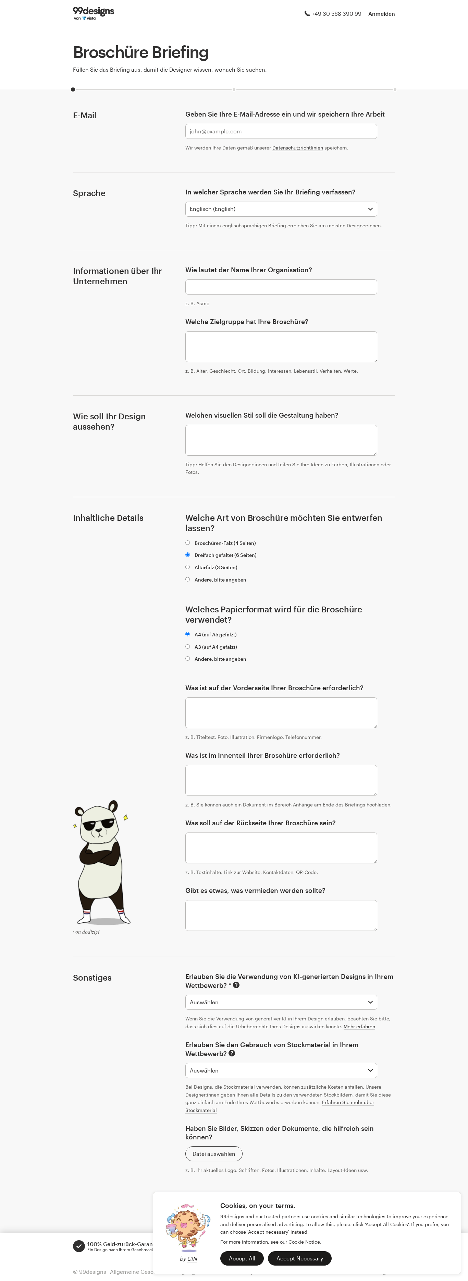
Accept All (242, 1258)
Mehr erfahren (359, 1026)
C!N (192, 1258)
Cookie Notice (304, 1242)
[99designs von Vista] (93, 14)
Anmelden (381, 13)
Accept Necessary (299, 1258)
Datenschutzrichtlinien (297, 148)
